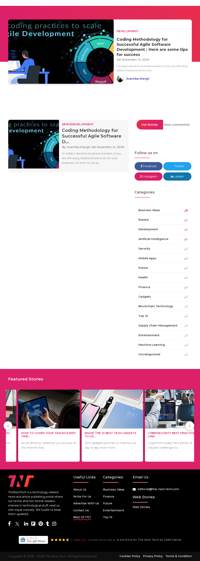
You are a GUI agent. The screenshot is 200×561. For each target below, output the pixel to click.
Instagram (149, 176)
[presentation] (8, 425)
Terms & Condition (178, 556)
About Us (79, 489)
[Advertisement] (100, 101)
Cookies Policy (130, 556)
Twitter (179, 166)
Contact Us (81, 510)
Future (107, 503)
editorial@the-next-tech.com (158, 489)
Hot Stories (150, 124)
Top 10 (107, 517)
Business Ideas (113, 489)
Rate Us (80, 540)
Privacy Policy (153, 556)
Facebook (149, 166)
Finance (108, 496)
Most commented (176, 124)
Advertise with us (86, 503)
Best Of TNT (82, 517)
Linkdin (178, 176)
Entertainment (113, 510)
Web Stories (141, 507)
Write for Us (82, 496)
